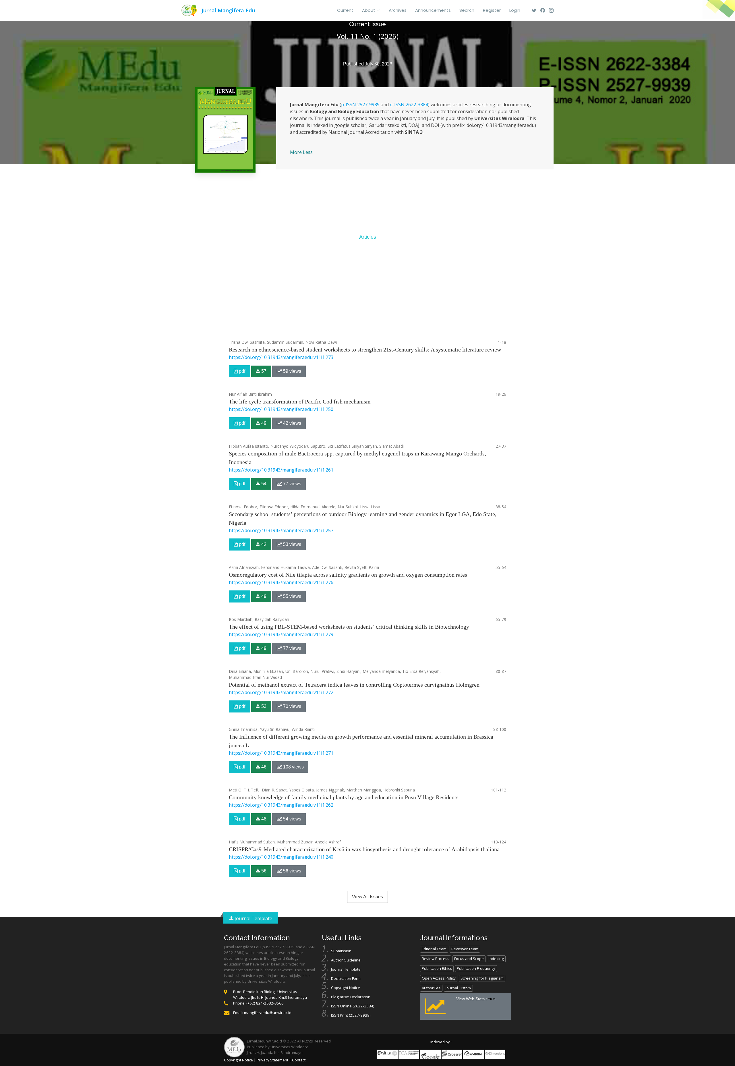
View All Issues (367, 896)
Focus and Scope (469, 958)
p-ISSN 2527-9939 (360, 104)
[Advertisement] (367, 290)
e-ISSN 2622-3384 (409, 104)
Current (345, 10)
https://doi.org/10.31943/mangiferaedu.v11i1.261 (281, 470)
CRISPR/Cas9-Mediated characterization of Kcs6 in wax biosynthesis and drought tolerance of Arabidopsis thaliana (364, 849)
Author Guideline (346, 960)
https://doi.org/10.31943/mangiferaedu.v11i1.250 (281, 409)
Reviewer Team (464, 948)
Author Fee (431, 987)
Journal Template (252, 918)
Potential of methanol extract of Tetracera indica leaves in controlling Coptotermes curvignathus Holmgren (354, 684)
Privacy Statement (272, 1060)
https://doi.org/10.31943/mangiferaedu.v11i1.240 (281, 857)
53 (263, 706)
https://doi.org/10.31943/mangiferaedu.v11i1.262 (281, 805)
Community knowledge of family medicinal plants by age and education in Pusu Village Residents (344, 797)
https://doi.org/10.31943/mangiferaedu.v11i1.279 (281, 634)
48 (263, 818)
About (368, 10)
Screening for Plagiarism (482, 978)
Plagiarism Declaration (350, 996)
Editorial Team (434, 948)
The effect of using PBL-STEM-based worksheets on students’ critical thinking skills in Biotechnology (349, 626)
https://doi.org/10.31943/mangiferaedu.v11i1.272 (281, 692)
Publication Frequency (476, 968)
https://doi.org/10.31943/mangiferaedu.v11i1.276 (281, 582)
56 (263, 870)
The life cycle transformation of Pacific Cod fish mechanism (300, 401)
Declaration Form (346, 978)
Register (492, 10)
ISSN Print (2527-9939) (351, 1015)
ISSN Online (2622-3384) (352, 1006)
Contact (298, 1060)
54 (263, 483)
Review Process (435, 958)
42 (263, 544)
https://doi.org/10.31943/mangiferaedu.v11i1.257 (281, 530)
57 (263, 371)
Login (514, 10)
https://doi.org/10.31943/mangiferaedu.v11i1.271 (281, 753)
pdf (241, 371)
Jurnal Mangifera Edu (228, 10)
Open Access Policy (439, 978)
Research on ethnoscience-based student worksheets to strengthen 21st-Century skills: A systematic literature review (365, 349)
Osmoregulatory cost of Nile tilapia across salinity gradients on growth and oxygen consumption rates (348, 574)
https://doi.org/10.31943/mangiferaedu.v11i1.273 (281, 357)
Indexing (496, 958)
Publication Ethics (437, 968)
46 (263, 766)
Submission (341, 950)
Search (466, 10)
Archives (398, 10)
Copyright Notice (345, 987)
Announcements (433, 10)
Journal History (458, 987)
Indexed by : (441, 1041)
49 (263, 423)
